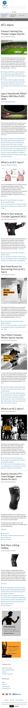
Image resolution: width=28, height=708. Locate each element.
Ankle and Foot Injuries (8, 138)
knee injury (9, 156)
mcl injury (9, 397)
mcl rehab (14, 397)
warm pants (11, 603)
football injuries (14, 152)
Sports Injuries (4, 76)
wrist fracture (7, 403)
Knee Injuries (19, 144)
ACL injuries (18, 204)
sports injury (21, 535)
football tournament (6, 154)
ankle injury (18, 393)
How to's (5, 200)
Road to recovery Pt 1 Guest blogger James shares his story (11, 476)
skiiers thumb (20, 397)
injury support (23, 154)
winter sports (15, 401)
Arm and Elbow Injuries (19, 138)
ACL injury (5, 80)
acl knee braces (4, 206)
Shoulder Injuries (5, 146)
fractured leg (21, 82)
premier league (4, 86)
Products (3, 202)
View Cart (4, 684)
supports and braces (6, 537)
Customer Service (6, 688)
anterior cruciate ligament (7, 258)
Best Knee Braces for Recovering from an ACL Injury (13, 269)
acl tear (23, 256)
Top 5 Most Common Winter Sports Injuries (12, 336)
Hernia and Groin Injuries (7, 142)
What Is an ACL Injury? (12, 162)
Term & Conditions (19, 700)
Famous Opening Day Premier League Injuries (13, 32)
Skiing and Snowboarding (16, 589)
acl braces (12, 204)
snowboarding (18, 399)
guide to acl (5, 260)
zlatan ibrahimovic (17, 468)
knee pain (11, 601)
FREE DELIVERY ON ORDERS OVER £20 (4, 16)
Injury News (12, 83)
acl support (20, 206)
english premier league (18, 80)
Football (5, 72)
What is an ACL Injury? (12, 408)
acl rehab (19, 256)
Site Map (12, 700)
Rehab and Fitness (19, 74)
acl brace (5, 150)
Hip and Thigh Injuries (19, 142)
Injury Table (4, 74)
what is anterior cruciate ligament (17, 260)
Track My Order (6, 686)
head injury (6, 395)
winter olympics (8, 401)
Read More (16, 706)
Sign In (3, 682)
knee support (17, 601)
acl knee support (13, 206)
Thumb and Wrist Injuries (21, 148)
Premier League (11, 74)
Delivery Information (7, 668)
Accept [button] (11, 706)
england (15, 150)
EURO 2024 (20, 150)
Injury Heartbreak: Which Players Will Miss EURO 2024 (14, 96)
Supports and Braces (9, 148)
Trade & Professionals (7, 674)
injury (11, 395)
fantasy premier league (6, 82)
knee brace (3, 156)
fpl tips (16, 82)
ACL (4, 204)
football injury (21, 152)
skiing (2, 399)
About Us (7, 700)
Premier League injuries (14, 86)
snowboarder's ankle (9, 399)
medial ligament (7, 466)
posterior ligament (16, 466)
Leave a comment (7, 539)
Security (4, 672)
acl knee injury (14, 325)
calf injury (10, 80)
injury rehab (4, 329)
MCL (5, 397)
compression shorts (6, 597)
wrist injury (14, 403)
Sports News (11, 76)
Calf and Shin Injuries (6, 140)
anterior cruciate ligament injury (17, 327)
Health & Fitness (11, 72)
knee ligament (19, 599)
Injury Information (20, 72)
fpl (13, 82)
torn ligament (9, 468)
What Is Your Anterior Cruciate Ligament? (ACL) (13, 215)
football (7, 152)
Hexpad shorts (14, 597)
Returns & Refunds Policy (8, 670)
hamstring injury (5, 83)
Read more (13, 68)
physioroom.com (20, 83)
